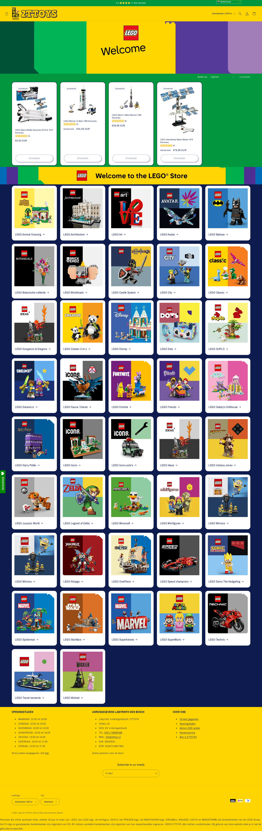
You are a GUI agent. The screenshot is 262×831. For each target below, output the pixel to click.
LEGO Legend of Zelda (76, 523)
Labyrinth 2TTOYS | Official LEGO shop (32, 813)
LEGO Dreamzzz (24, 407)
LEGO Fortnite (120, 407)
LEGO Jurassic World (27, 523)
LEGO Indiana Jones (220, 465)
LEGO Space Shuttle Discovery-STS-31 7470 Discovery (34, 131)
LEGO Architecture (74, 234)
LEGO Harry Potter (25, 465)
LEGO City (166, 292)
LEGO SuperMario (170, 639)
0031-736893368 (113, 732)
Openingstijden (188, 723)
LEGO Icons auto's (122, 465)
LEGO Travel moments (28, 698)
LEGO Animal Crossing (28, 234)
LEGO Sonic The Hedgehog (224, 581)
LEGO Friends (168, 407)
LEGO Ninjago (71, 581)
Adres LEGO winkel (190, 728)
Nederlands (225, 2)
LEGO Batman (216, 234)
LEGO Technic (216, 639)
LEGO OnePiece (121, 581)
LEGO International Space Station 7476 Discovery (176, 141)
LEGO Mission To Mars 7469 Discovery (80, 121)
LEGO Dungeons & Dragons (31, 349)
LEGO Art (117, 234)
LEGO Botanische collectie (30, 292)
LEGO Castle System (124, 292)
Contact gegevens (189, 719)
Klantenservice (187, 732)
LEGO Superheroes (123, 639)
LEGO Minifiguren (170, 523)
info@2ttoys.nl (113, 737)
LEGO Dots (166, 349)
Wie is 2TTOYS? (188, 737)
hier (47, 753)
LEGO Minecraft (121, 523)
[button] (6, 13)
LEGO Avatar (167, 234)
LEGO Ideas (167, 465)
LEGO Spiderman (25, 639)
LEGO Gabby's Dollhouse (223, 407)
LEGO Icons (70, 465)
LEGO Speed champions (174, 581)
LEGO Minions (216, 523)
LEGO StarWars (72, 639)
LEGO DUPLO (216, 349)
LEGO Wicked (71, 698)
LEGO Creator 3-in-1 (75, 349)
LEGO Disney (119, 349)
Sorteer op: (202, 76)
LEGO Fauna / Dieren (75, 407)
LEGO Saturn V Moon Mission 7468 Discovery (126, 116)
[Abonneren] (156, 773)
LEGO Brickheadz (73, 292)
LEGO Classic (216, 292)
